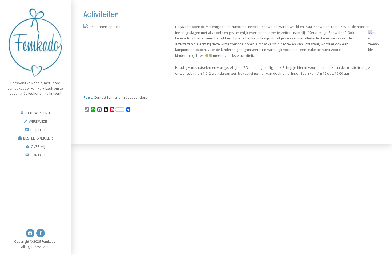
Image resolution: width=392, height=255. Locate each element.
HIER (208, 55)
